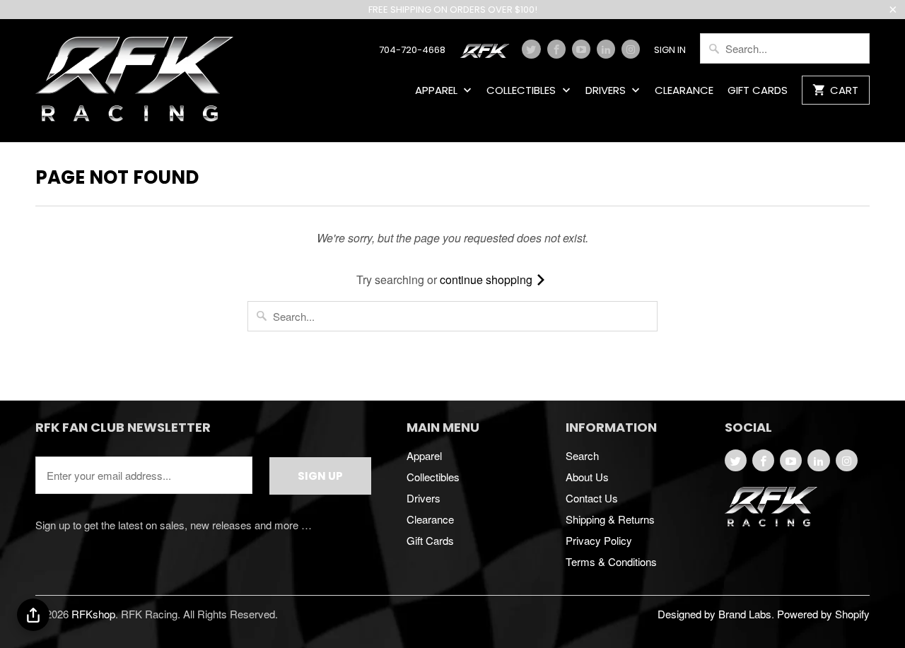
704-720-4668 (412, 50)
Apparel (437, 91)
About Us (587, 476)
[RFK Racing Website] (487, 54)
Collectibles (522, 91)
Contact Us (592, 497)
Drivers (607, 91)
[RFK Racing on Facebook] (556, 49)
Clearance (684, 91)
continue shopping (487, 279)
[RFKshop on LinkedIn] (606, 49)
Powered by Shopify (823, 613)
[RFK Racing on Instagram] (630, 49)
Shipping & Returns (610, 519)
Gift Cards (758, 91)
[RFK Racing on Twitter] (531, 49)
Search (582, 455)
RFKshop (93, 613)
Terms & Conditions (611, 561)
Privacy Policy (599, 540)
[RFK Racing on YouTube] (581, 49)
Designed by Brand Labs (714, 613)
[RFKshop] (134, 80)
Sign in (670, 50)
